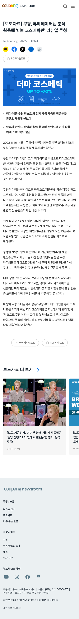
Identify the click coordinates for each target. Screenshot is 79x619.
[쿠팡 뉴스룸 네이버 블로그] (38, 577)
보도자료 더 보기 (18, 369)
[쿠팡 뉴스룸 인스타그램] (17, 577)
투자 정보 (8, 558)
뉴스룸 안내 (9, 509)
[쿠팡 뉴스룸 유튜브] (6, 577)
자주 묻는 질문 (10, 521)
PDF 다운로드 (18, 58)
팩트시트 (7, 515)
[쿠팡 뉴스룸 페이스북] (28, 577)
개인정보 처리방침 (12, 607)
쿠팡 (5, 539)
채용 (5, 552)
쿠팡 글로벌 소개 (11, 546)
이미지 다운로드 (27, 342)
